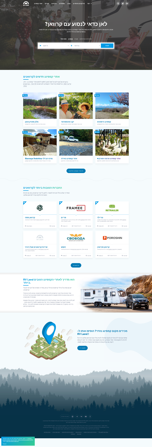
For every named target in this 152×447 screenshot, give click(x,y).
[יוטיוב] (86, 416)
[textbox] (55, 46)
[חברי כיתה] (90, 416)
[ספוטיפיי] (72, 416)
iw (127, 3)
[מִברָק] (77, 416)
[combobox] (55, 45)
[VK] (81, 416)
